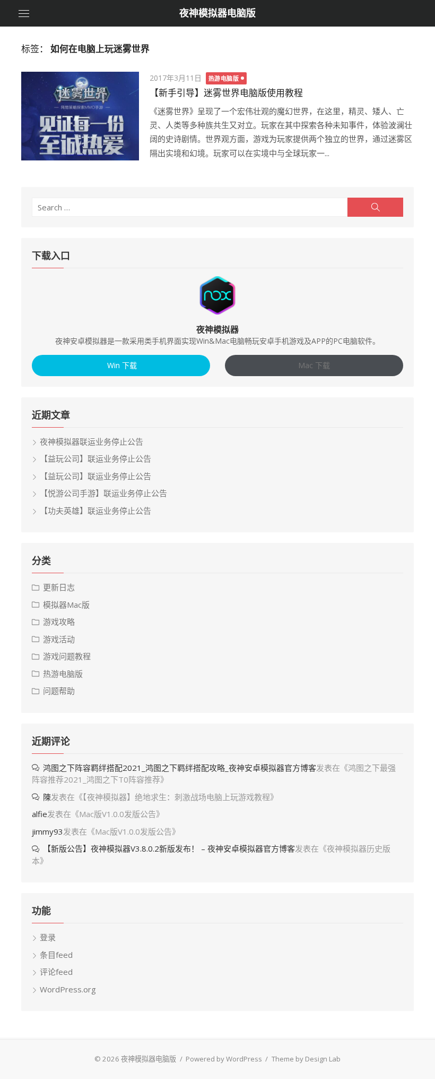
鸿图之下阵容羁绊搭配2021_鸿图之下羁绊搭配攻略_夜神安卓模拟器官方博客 (179, 767)
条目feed (56, 954)
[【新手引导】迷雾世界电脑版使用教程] (80, 116)
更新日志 (59, 587)
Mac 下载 (314, 365)
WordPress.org (68, 989)
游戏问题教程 (67, 656)
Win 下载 (121, 365)
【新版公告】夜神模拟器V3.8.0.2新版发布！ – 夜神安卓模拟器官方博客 (169, 848)
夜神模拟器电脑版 (217, 13)
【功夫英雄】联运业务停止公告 (95, 510)
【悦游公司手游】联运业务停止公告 (103, 493)
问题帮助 (59, 690)
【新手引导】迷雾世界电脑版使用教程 (226, 93)
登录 (48, 937)
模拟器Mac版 (66, 604)
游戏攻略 (59, 621)
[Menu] (23, 13)
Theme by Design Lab (306, 1059)
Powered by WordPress (224, 1059)
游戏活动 (59, 639)
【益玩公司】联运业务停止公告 (95, 458)
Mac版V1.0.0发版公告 (117, 814)
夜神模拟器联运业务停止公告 (91, 441)
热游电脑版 (223, 78)
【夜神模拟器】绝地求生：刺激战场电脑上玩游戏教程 (176, 797)
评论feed (56, 971)
